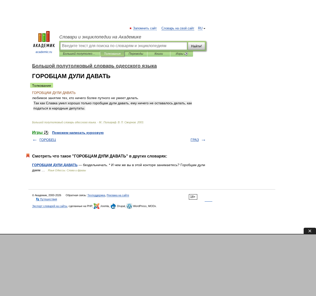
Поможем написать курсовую (78, 133)
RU (200, 28)
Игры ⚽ (182, 53)
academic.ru (44, 52)
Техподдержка (96, 195)
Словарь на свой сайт (177, 28)
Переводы (136, 53)
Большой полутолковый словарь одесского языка (79, 53)
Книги (159, 53)
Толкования (112, 53)
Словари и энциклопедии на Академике (100, 37)
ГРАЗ (195, 140)
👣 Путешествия (46, 199)
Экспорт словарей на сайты (49, 206)
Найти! (196, 46)
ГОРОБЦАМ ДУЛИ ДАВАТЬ (55, 165)
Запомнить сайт (145, 28)
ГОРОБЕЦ (48, 140)
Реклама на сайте (118, 195)
